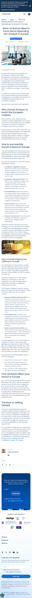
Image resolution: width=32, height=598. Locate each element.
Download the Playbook (8, 9)
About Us (4, 543)
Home (4, 19)
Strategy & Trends (16, 38)
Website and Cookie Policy (23, 594)
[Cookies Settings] (2, 595)
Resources (5, 540)
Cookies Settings (10, 594)
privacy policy (17, 498)
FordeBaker (5, 99)
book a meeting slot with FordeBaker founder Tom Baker (13, 439)
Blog (12, 19)
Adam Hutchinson (10, 42)
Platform (4, 537)
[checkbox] (16, 501)
